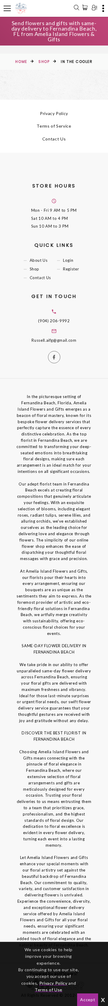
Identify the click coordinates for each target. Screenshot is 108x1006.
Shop (44, 61)
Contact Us (54, 138)
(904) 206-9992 (54, 320)
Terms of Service (54, 125)
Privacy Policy (54, 113)
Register (71, 269)
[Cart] (86, 7)
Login (68, 260)
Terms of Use (48, 989)
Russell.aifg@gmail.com (54, 340)
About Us (39, 260)
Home (21, 61)
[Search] (76, 8)
